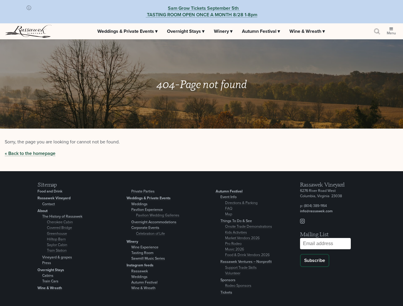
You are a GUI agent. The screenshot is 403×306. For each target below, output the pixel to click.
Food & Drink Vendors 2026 (247, 255)
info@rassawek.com (316, 211)
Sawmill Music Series (148, 258)
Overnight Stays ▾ (185, 31)
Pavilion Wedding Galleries (157, 215)
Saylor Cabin (57, 245)
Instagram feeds (140, 265)
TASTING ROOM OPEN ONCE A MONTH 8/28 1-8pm (201, 15)
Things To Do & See (236, 221)
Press (46, 263)
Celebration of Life (150, 233)
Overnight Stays (50, 270)
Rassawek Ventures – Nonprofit (246, 262)
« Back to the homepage (30, 153)
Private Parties (143, 191)
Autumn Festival (144, 282)
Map (228, 214)
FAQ (228, 208)
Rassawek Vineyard (54, 198)
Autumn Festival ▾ (261, 31)
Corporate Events (145, 228)
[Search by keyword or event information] (377, 31)
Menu (391, 33)
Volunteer (232, 273)
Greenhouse (57, 233)
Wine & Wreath (49, 288)
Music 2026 (234, 249)
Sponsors (227, 280)
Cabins (47, 275)
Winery (132, 241)
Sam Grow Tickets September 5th (203, 8)
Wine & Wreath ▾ (307, 31)
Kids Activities (236, 232)
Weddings (139, 204)
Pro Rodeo (233, 244)
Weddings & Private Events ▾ (127, 31)
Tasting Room (142, 253)
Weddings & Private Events (149, 198)
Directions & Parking (241, 203)
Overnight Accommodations (153, 222)
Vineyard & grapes (57, 257)
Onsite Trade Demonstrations (248, 226)
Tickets (226, 292)
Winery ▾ (223, 31)
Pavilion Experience (147, 210)
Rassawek (139, 271)
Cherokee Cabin (60, 222)
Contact (48, 204)
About (42, 211)
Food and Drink (50, 191)
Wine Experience (144, 247)
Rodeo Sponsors (238, 286)
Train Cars (50, 281)
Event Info (228, 197)
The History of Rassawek (62, 216)
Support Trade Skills (241, 267)
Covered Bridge (59, 228)
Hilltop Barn (56, 239)
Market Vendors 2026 (242, 238)
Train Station (57, 250)
